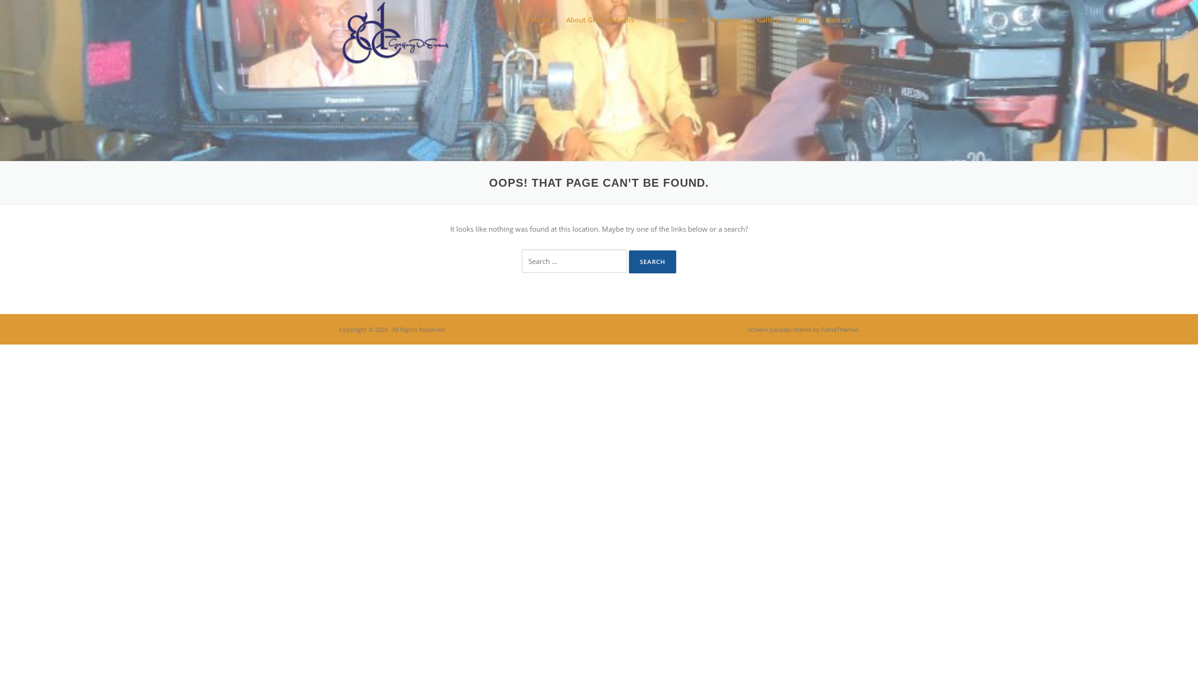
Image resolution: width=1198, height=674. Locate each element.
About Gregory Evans (600, 19)
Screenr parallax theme (779, 329)
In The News (721, 19)
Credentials (668, 19)
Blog (803, 19)
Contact (838, 19)
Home (540, 19)
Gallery (768, 19)
